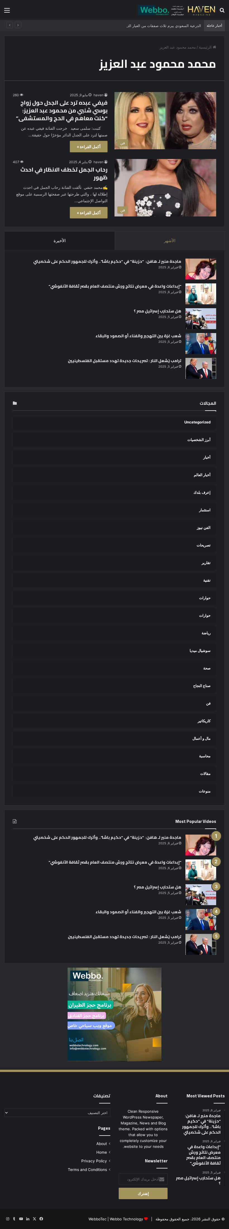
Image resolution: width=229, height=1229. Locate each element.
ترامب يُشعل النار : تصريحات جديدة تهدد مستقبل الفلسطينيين (124, 360)
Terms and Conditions (87, 1169)
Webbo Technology (126, 1219)
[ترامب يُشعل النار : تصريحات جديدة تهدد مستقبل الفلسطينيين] (200, 368)
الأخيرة (60, 240)
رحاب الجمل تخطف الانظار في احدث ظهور (64, 173)
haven (98, 95)
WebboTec (97, 1219)
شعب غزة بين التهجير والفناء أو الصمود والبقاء (138, 335)
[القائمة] (7, 12)
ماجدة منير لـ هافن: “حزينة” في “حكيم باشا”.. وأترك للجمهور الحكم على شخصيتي (106, 261)
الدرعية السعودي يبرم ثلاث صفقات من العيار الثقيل (161, 25)
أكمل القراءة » (89, 146)
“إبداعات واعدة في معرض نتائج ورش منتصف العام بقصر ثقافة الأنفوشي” (115, 286)
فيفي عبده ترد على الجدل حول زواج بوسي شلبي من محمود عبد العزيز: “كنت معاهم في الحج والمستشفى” (62, 110)
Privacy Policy (94, 1161)
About (101, 1143)
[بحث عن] (222, 12)
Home (101, 1152)
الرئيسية (206, 47)
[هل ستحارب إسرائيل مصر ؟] (200, 318)
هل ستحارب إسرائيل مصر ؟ (157, 311)
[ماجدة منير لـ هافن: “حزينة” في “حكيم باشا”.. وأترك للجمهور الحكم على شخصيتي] (200, 269)
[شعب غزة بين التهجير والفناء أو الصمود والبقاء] (200, 343)
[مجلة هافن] (176, 10)
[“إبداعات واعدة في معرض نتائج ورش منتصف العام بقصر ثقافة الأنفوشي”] (200, 293)
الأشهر (169, 240)
